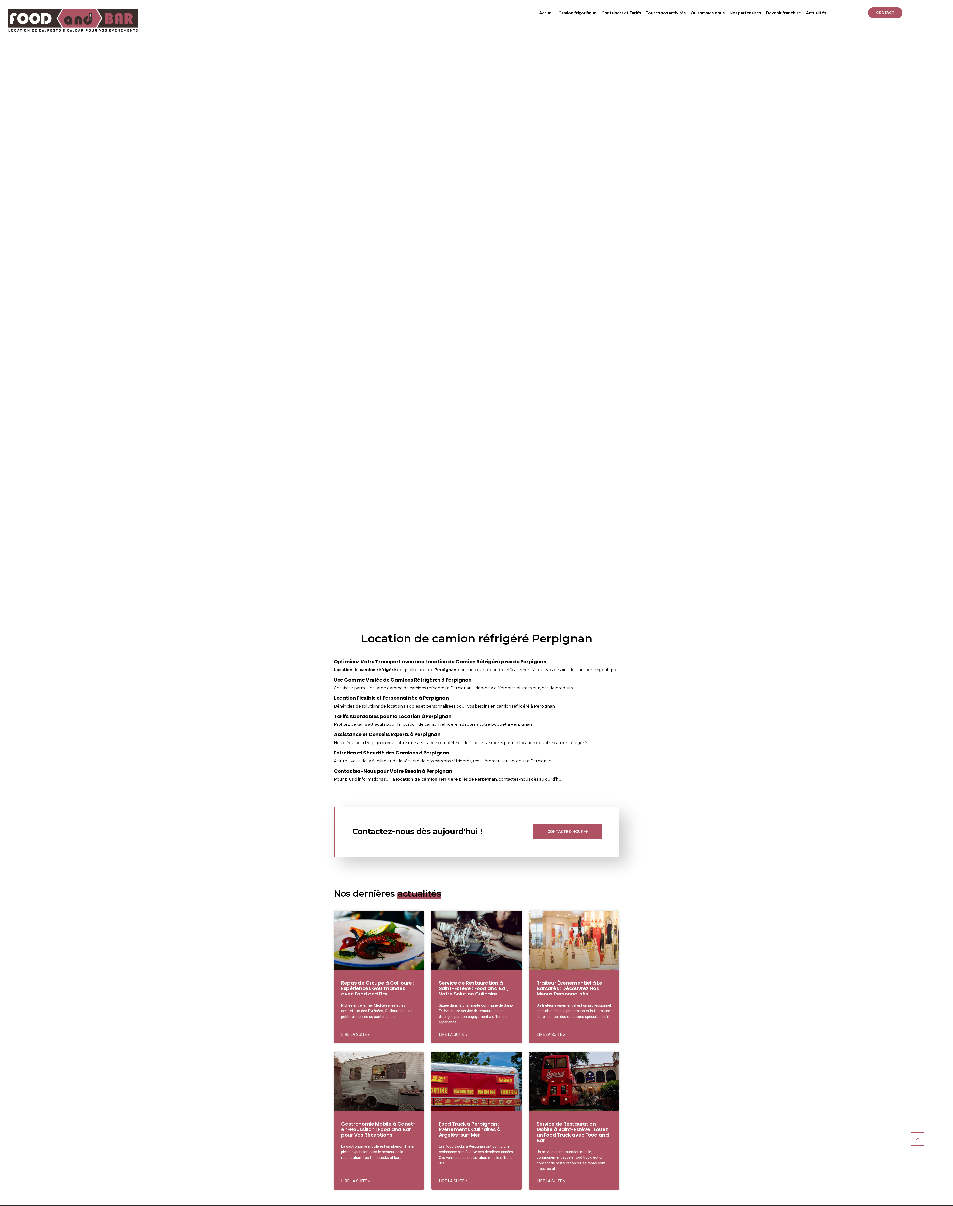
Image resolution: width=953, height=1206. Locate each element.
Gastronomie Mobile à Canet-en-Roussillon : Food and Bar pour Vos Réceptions (378, 1129)
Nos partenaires (745, 12)
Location (343, 669)
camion (367, 669)
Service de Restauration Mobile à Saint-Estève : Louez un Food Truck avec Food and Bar (573, 1132)
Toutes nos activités (666, 12)
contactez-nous (514, 779)
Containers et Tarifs (621, 12)
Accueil (546, 12)
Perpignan (445, 669)
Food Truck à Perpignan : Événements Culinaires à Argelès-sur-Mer (469, 1129)
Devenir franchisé (783, 12)
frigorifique (606, 669)
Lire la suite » (355, 1034)
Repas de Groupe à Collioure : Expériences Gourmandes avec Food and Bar (377, 988)
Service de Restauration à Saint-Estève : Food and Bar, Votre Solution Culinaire (473, 988)
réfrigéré (386, 669)
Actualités (816, 12)
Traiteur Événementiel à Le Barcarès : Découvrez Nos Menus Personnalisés (569, 988)
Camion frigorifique (577, 12)
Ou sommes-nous (708, 12)
